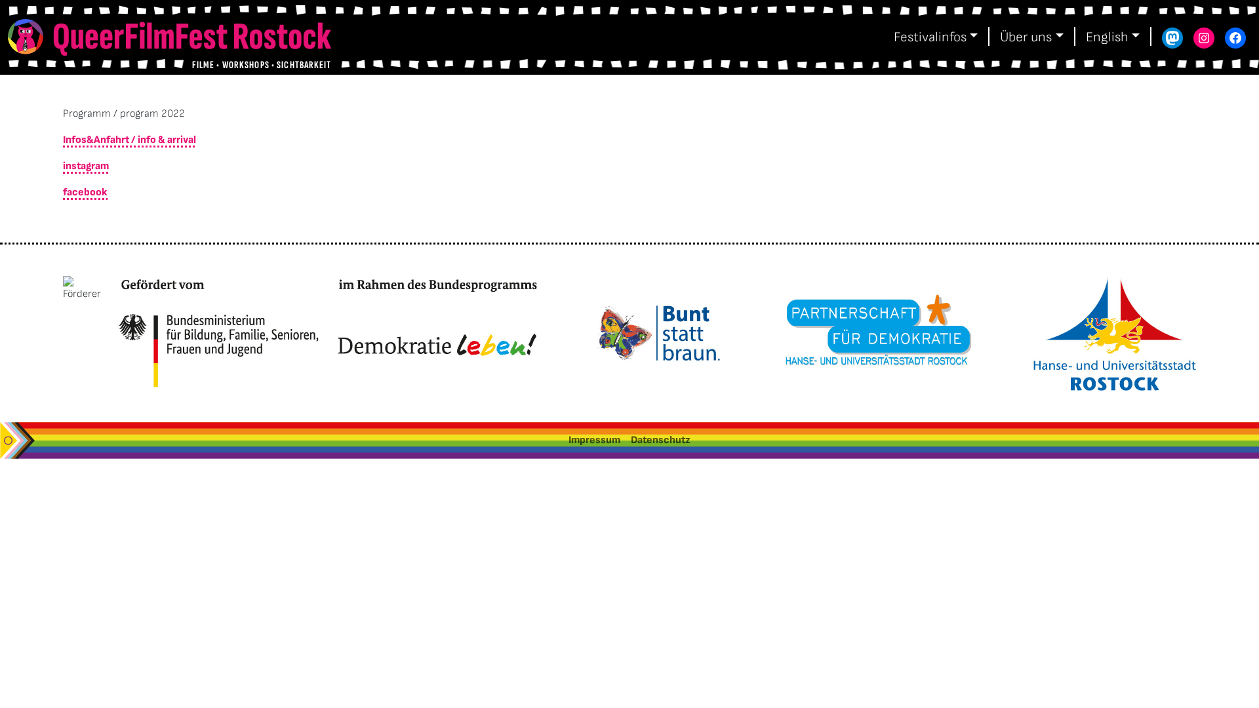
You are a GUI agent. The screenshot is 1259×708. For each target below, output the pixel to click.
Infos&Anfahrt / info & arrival (129, 140)
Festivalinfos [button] (930, 37)
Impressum (594, 440)
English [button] (1107, 37)
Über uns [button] (1026, 37)
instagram (86, 166)
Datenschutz (660, 440)
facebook (85, 192)
